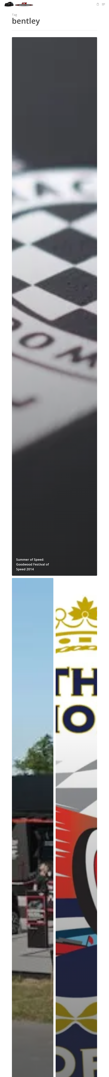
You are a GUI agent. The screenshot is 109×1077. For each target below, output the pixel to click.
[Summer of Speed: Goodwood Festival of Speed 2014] (54, 306)
